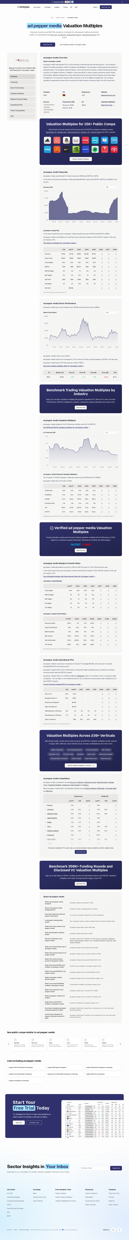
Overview (13, 77)
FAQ (12, 116)
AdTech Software (49, 105)
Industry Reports (91, 1193)
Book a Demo (113, 1205)
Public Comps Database (63, 1197)
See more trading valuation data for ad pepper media (63, 366)
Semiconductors (106, 758)
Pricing (65, 7)
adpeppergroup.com (108, 95)
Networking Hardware (105, 754)
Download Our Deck (92, 1201)
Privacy (9, 1230)
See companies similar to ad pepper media (73, 44)
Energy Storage (76, 758)
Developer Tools (54, 754)
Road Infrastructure (91, 758)
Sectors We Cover (39, 1197)
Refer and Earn (90, 1205)
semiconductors (74, 132)
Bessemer (80, 676)
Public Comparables (17, 111)
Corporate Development (15, 1201)
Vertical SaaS (91, 754)
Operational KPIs (16, 105)
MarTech (46, 112)
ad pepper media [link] (73, 17)
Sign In (95, 7)
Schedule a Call (34, 1122)
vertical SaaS (96, 132)
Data (34, 1193)
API (71, 7)
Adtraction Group (74, 35)
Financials (14, 82)
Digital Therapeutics (57, 750)
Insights (56, 7)
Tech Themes (38, 1201)
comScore (62, 35)
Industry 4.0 (85, 132)
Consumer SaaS (68, 754)
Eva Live (53, 35)
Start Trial (19, 1122)
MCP (76, 7)
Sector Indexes (60, 1193)
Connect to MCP (58, 2)
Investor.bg (66, 785)
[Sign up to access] (102, 254)
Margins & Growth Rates (18, 99)
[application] (80, 206)
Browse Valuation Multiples (81, 159)
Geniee (111, 782)
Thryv (45, 785)
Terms (15, 1230)
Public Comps (60, 17)
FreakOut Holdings (54, 785)
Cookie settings (24, 1230)
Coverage (47, 7)
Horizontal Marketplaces (74, 750)
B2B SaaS (46, 107)
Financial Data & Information (59, 758)
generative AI (51, 132)
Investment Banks (13, 1197)
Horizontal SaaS (48, 109)
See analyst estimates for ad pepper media (59, 243)
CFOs (9, 1205)
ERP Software (106, 750)
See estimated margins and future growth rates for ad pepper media (68, 576)
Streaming (80, 754)
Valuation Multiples (17, 94)
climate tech (62, 132)
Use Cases (37, 7)
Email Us (112, 1201)
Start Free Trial (105, 7)
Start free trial (106, 105)
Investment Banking (92, 750)
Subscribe (116, 1168)
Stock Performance (17, 88)
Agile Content (75, 785)
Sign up (11, 68)
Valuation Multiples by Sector (65, 1201)
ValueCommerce (89, 35)
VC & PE (10, 1193)
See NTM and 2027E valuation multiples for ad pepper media (65, 428)
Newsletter (89, 1197)
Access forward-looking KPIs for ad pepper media (61, 684)
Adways (86, 785)
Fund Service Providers (15, 1208)
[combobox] (111, 187)
